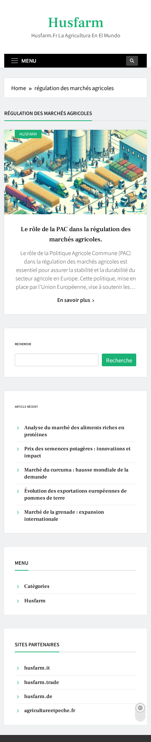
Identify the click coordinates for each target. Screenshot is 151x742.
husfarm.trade (41, 682)
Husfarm (76, 23)
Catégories (37, 586)
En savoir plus (73, 299)
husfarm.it (37, 668)
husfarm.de (38, 696)
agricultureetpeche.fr (49, 710)
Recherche (23, 344)
